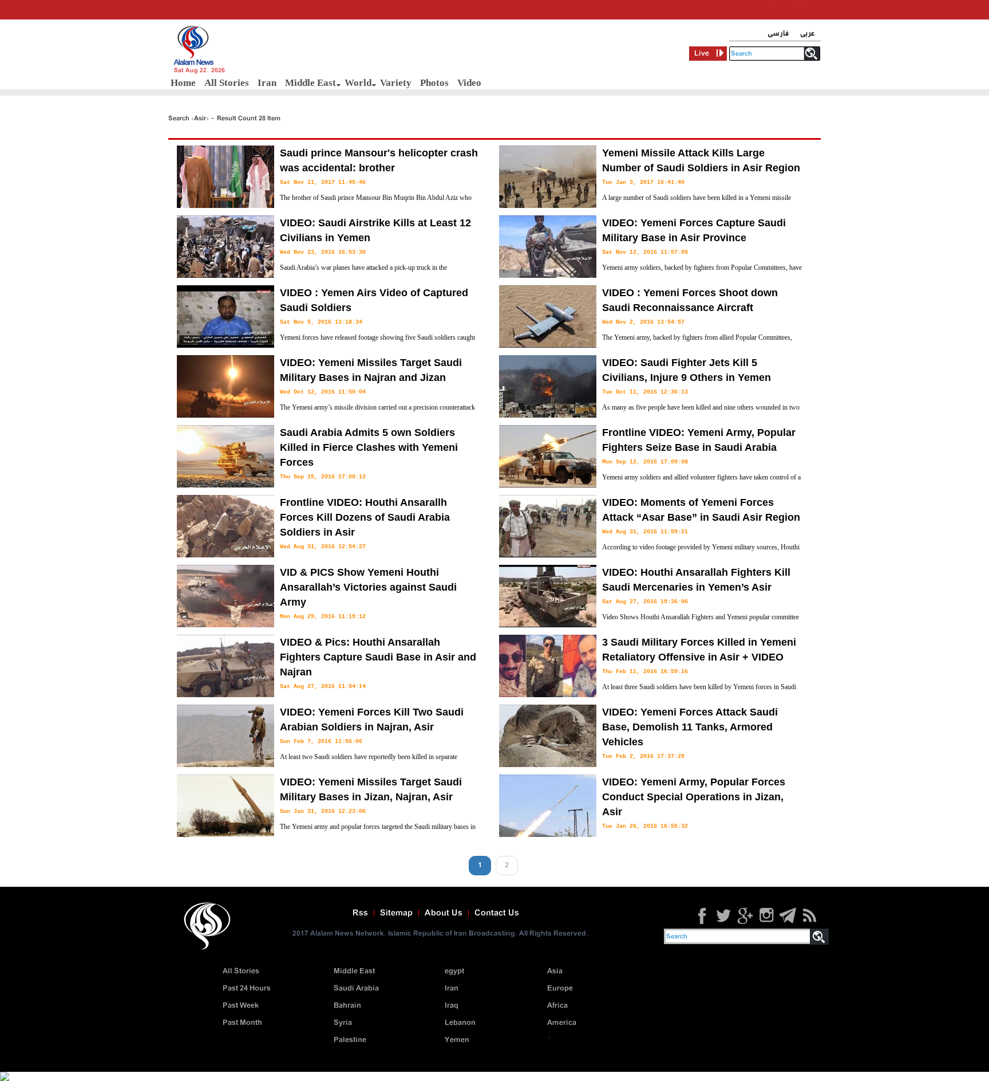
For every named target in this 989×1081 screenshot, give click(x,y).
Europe (560, 988)
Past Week (241, 1006)
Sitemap (396, 913)
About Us (443, 913)
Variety (396, 82)
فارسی (778, 33)
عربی (807, 33)
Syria (343, 1023)
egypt (454, 971)
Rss (360, 913)
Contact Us (496, 913)
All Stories (226, 82)
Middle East (310, 82)
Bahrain (347, 1006)
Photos (434, 82)
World (358, 82)
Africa (557, 1006)
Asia (555, 971)
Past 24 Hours (247, 988)
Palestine (350, 1040)
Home (183, 82)
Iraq (451, 1006)
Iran (267, 82)
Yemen (457, 1040)
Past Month (242, 1023)
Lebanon (460, 1023)
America (561, 1023)
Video (469, 82)
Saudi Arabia (356, 988)
